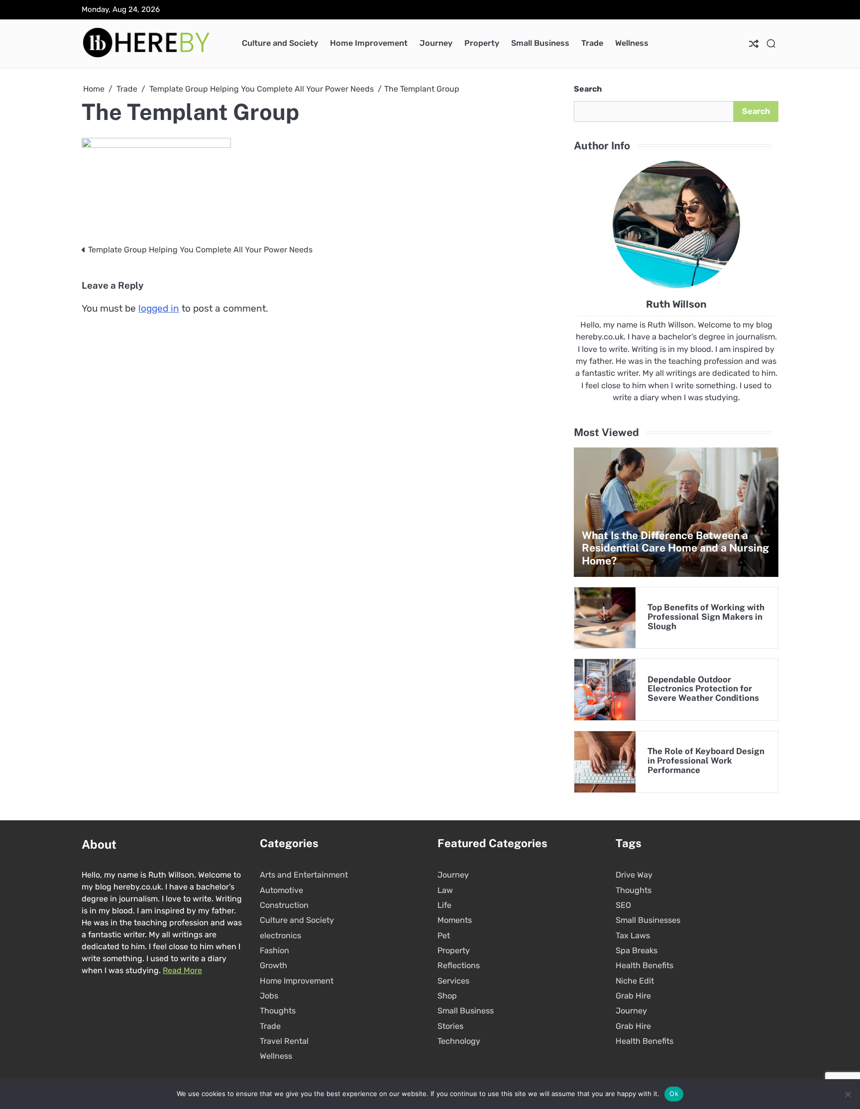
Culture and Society (280, 43)
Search (588, 89)
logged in (158, 308)
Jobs (269, 995)
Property (481, 43)
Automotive (281, 890)
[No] (848, 1094)
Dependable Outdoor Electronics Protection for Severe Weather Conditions (703, 688)
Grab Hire (633, 995)
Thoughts (278, 1010)
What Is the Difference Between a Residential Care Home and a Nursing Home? (675, 548)
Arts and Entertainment (304, 875)
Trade (592, 43)
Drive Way (634, 875)
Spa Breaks (636, 950)
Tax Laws (633, 935)
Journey (436, 43)
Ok (673, 1094)
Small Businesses (648, 920)
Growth (273, 965)
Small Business (540, 43)
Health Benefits (644, 965)
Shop (447, 995)
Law (445, 890)
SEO (623, 905)
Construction (284, 905)
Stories (450, 1026)
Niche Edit (635, 981)
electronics (280, 935)
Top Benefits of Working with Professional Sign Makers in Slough (705, 616)
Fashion (274, 950)
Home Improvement (369, 43)
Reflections (458, 965)
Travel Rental (284, 1041)
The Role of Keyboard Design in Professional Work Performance (705, 760)
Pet (443, 935)
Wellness (631, 43)
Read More (182, 970)
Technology (458, 1041)
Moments (454, 920)
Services (453, 981)
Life (444, 905)
